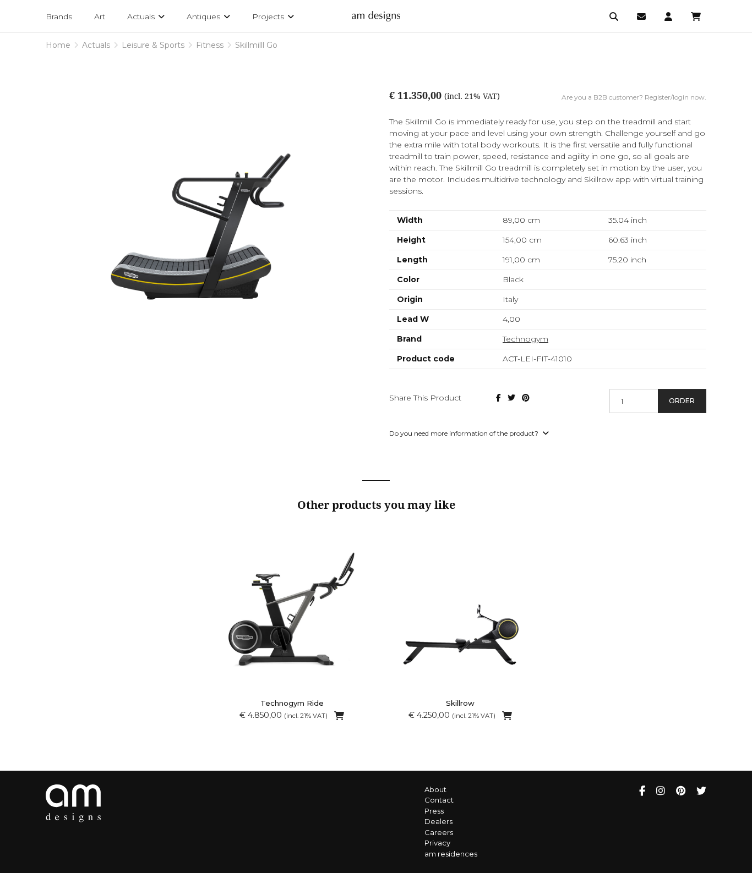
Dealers (438, 821)
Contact (439, 799)
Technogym (525, 339)
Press (434, 810)
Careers (438, 832)
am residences (450, 853)
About (435, 789)
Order (682, 401)
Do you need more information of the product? (464, 433)
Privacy (437, 842)
